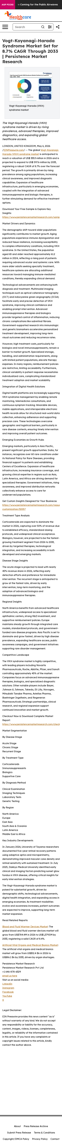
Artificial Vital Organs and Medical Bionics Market (30, 945)
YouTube (7, 996)
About (17, 1126)
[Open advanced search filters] (49, 27)
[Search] (42, 27)
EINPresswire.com (14, 150)
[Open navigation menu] (5, 27)
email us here (9, 975)
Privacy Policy (40, 1138)
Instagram (8, 987)
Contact (54, 1138)
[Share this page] (58, 27)
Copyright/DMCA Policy (16, 1138)
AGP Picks (7, 4)
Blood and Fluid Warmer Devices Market (25, 926)
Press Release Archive (36, 1126)
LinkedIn (7, 983)
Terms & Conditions (44, 1132)
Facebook (8, 991)
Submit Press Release (19, 1132)
